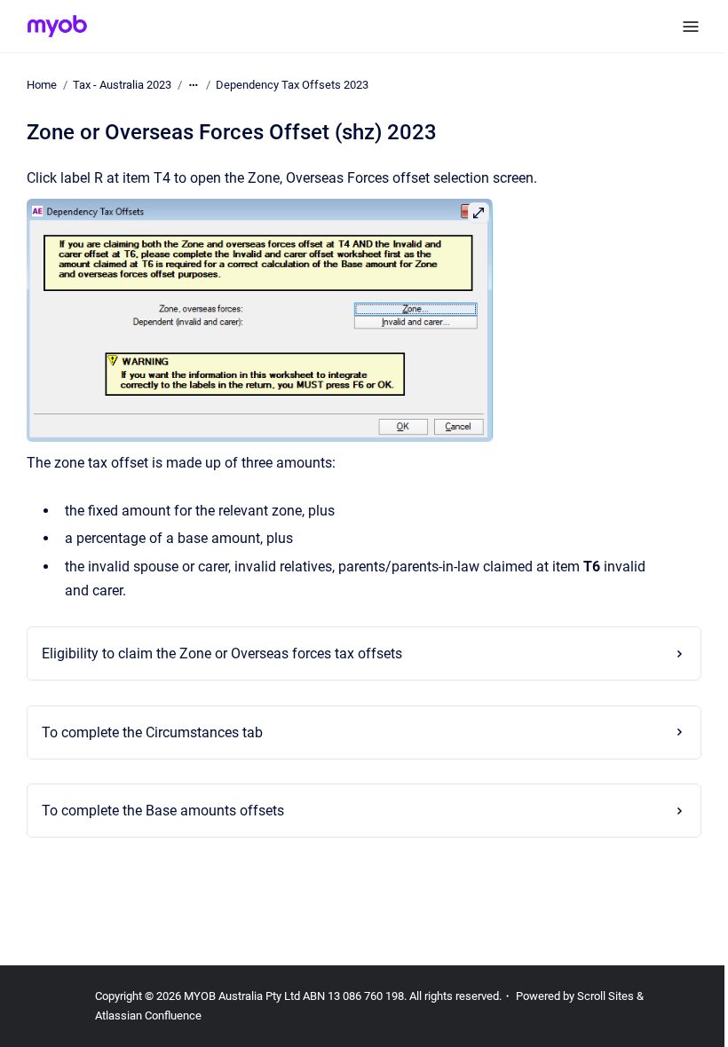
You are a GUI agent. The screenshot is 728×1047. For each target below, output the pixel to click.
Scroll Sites (605, 996)
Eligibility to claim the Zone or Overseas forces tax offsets (216, 653)
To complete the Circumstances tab (146, 732)
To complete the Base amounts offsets (157, 810)
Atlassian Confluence (148, 1015)
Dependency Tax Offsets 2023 (292, 84)
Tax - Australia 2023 (122, 84)
